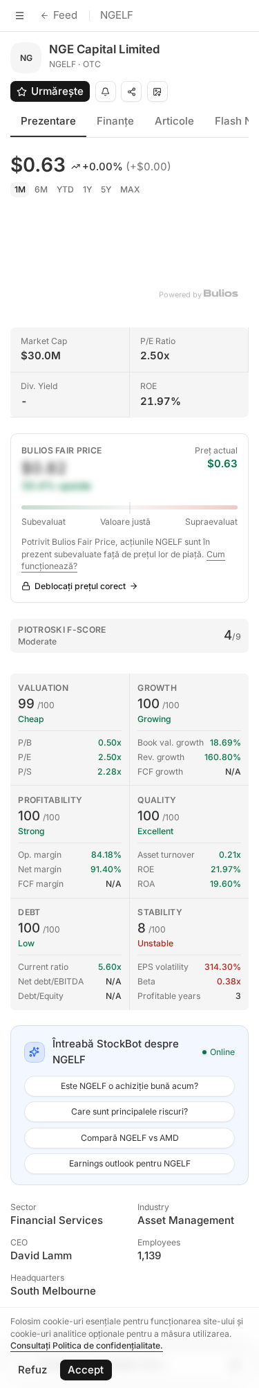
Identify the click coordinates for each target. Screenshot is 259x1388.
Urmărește (57, 91)
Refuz (32, 1369)
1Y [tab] (87, 189)
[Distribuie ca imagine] (157, 91)
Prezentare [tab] (48, 120)
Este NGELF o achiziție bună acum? (129, 1086)
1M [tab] (20, 189)
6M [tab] (41, 189)
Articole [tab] (174, 120)
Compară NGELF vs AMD (130, 1138)
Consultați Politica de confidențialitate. (86, 1345)
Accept (86, 1369)
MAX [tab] (130, 189)
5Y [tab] (106, 189)
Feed (65, 14)
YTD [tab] (65, 189)
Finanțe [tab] (115, 120)
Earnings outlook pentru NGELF (130, 1163)
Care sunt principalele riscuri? (129, 1111)
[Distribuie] (131, 91)
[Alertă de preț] (105, 91)
